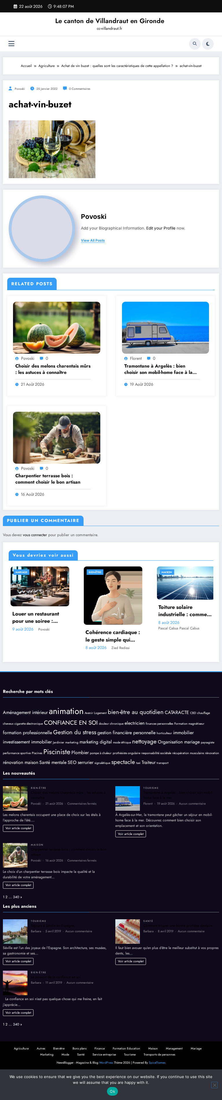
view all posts (93, 240)
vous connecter (35, 535)
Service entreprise (104, 1054)
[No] (214, 1085)
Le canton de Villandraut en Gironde (109, 20)
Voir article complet (18, 828)
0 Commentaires (79, 89)
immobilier (183, 732)
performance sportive (17, 753)
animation (66, 711)
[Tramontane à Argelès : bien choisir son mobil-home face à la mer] (165, 327)
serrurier (85, 762)
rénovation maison (20, 762)
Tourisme (151, 788)
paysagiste (207, 742)
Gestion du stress (74, 732)
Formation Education (126, 1048)
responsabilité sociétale (156, 753)
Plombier (80, 752)
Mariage (196, 1048)
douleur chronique (111, 723)
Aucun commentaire (192, 803)
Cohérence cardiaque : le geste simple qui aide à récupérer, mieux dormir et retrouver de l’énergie (76, 636)
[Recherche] (195, 44)
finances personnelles (159, 723)
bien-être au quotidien (136, 712)
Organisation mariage (179, 742)
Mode (201, 572)
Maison (130, 572)
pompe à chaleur (101, 753)
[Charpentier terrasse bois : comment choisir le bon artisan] (56, 437)
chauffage (203, 713)
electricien (135, 723)
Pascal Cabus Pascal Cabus (142, 628)
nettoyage (144, 741)
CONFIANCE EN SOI (71, 722)
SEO (72, 762)
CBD (193, 713)
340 (16, 897)
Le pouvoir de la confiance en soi (56, 977)
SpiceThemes (157, 1062)
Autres (41, 1048)
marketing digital (95, 742)
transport (163, 763)
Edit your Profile (160, 228)
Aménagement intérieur (25, 712)
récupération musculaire (188, 753)
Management (174, 1048)
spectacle (123, 762)
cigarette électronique (28, 723)
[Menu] (11, 44)
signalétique (102, 763)
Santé (148, 921)
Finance (100, 1048)
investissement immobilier (27, 742)
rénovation (212, 753)
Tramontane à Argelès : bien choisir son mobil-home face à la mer (158, 369)
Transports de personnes (159, 1054)
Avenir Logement (96, 713)
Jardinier (58, 742)
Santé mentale (52, 762)
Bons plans (79, 1048)
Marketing (46, 1054)
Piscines (37, 753)
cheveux (8, 723)
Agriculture (21, 1048)
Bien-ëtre (58, 572)
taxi (138, 763)
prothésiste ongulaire (126, 753)
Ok (112, 1091)
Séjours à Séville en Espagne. (53, 925)
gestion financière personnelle (126, 732)
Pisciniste (56, 752)
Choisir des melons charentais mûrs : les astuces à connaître (52, 369)
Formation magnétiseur (189, 723)
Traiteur (149, 762)
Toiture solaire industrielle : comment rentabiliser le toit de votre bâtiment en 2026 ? (148, 611)
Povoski (20, 89)
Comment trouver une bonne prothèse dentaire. (178, 925)
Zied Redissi (84, 647)
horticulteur (164, 733)
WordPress (106, 1062)
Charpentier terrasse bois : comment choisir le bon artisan (47, 479)
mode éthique (122, 742)
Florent (136, 358)
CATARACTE (177, 712)
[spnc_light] (208, 44)
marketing (71, 742)
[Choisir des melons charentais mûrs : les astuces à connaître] (56, 327)
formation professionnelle (27, 732)
